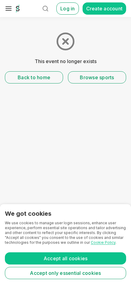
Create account (104, 8)
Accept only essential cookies (65, 273)
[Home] (17, 8)
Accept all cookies (66, 258)
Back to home (34, 77)
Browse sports (97, 77)
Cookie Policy (103, 242)
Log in (67, 8)
